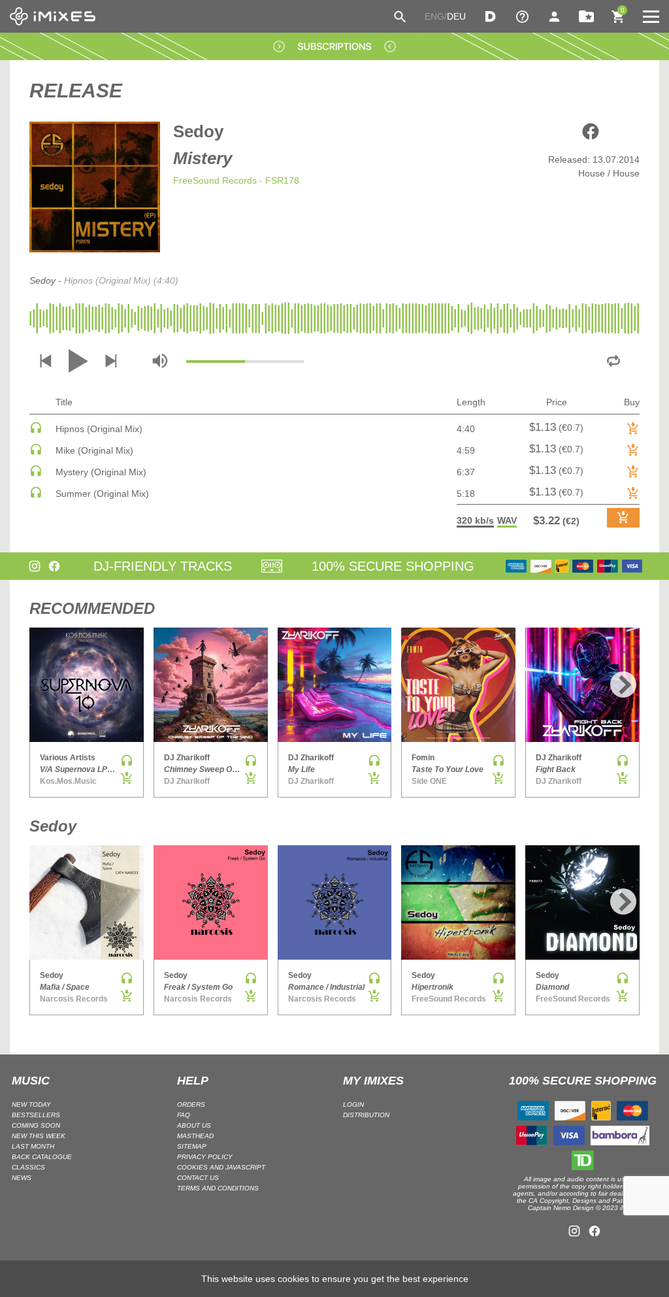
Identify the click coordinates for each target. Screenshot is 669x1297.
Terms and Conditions (218, 1188)
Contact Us (198, 1177)
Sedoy (198, 131)
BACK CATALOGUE (42, 1156)
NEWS (21, 1177)
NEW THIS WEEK (38, 1135)
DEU (456, 16)
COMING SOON (36, 1125)
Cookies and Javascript (221, 1167)
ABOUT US (194, 1125)
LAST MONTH (33, 1146)
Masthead (195, 1135)
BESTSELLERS (36, 1115)
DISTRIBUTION (366, 1115)
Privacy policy (205, 1156)
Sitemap (191, 1146)
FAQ (183, 1115)
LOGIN (353, 1104)
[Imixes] (52, 16)
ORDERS (191, 1104)
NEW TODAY (31, 1104)
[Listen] (35, 431)
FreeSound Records (215, 180)
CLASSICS (28, 1167)
